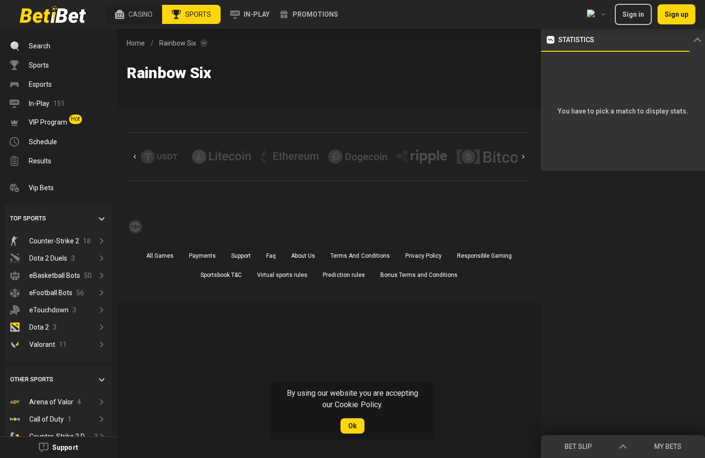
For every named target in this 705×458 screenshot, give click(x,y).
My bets (668, 446)
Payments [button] (202, 255)
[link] (52, 14)
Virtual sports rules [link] (282, 275)
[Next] (523, 156)
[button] (134, 14)
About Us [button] (303, 255)
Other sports (31, 379)
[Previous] (135, 156)
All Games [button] (160, 255)
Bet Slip (578, 446)
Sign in (633, 14)
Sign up (676, 14)
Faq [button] (271, 255)
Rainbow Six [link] (177, 43)
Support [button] (241, 255)
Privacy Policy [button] (423, 255)
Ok (352, 426)
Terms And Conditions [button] (359, 255)
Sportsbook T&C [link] (221, 275)
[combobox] (596, 14)
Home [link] (136, 43)
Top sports (28, 218)
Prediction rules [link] (343, 275)
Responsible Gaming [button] (484, 255)
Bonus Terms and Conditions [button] (419, 275)
